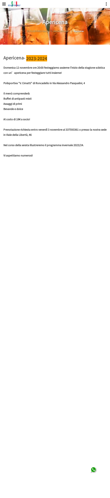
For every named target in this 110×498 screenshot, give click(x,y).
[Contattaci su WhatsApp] (93, 470)
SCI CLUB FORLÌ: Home (37, 31)
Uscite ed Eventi (61, 31)
